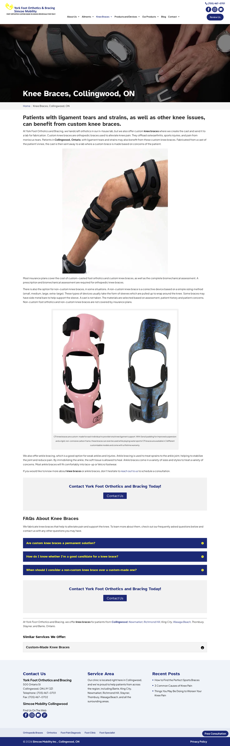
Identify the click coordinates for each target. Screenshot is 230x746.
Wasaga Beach (182, 621)
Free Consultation (215, 733)
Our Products (149, 16)
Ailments (86, 16)
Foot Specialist (107, 732)
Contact (172, 16)
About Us (72, 16)
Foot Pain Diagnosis (71, 732)
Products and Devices (126, 16)
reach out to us (129, 471)
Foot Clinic (90, 732)
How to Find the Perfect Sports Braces (177, 680)
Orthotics (52, 732)
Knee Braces (102, 16)
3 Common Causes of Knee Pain (173, 685)
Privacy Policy (198, 741)
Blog (163, 16)
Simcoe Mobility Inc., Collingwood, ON (56, 741)
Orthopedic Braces (33, 732)
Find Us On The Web (34, 710)
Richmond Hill (152, 621)
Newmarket (136, 621)
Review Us (215, 17)
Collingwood (120, 621)
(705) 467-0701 (216, 3)
